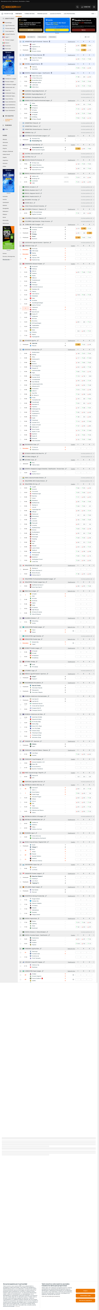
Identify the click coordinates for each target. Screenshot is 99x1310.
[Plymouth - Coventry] (57, 524)
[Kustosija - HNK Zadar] (57, 249)
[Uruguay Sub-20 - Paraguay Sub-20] (57, 709)
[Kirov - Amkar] (57, 850)
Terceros (17, 1306)
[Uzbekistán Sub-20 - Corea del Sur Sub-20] (57, 704)
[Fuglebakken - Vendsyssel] (57, 326)
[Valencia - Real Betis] (57, 68)
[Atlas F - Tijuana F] (57, 677)
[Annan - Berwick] (57, 362)
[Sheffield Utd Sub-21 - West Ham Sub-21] (57, 586)
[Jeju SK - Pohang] (57, 233)
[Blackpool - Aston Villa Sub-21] (57, 569)
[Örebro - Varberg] (57, 922)
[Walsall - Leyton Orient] (57, 547)
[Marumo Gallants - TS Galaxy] (57, 904)
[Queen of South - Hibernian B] (57, 426)
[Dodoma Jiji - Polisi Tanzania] (57, 957)
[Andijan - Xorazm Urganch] (57, 975)
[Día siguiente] (93, 37)
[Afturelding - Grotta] (57, 622)
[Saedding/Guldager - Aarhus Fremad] (57, 304)
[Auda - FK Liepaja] (57, 665)
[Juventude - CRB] (57, 182)
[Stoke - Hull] (57, 542)
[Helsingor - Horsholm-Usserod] (57, 286)
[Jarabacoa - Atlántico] (57, 823)
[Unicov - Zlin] (57, 802)
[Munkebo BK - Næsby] (57, 290)
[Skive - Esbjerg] (57, 331)
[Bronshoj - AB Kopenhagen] (57, 322)
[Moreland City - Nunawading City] (57, 139)
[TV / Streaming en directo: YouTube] (73, 631)
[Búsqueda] (77, 7)
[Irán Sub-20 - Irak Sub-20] (57, 700)
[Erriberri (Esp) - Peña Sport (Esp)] (57, 731)
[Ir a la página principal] (15, 6)
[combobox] (87, 37)
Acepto (85, 1290)
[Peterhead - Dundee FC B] (57, 421)
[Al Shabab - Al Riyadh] (57, 113)
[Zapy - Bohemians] (57, 807)
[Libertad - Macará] (57, 344)
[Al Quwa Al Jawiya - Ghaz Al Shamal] (57, 613)
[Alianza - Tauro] (57, 745)
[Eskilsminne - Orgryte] (57, 939)
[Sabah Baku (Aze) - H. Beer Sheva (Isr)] (57, 77)
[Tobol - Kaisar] (57, 631)
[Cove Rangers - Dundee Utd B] (57, 376)
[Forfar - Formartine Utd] (57, 398)
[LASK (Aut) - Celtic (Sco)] (57, 86)
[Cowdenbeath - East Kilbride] (57, 380)
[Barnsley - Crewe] (57, 497)
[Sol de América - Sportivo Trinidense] (57, 767)
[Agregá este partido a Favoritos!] (20, 45)
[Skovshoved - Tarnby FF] (57, 313)
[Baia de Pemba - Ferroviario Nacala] (57, 686)
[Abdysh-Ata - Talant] (57, 643)
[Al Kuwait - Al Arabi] (57, 652)
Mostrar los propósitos (85, 1300)
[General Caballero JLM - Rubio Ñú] (57, 763)
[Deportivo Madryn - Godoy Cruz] (57, 59)
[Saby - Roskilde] (57, 299)
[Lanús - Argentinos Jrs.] (57, 45)
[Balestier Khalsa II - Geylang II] (57, 877)
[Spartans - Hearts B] (57, 435)
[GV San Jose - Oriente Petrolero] (57, 164)
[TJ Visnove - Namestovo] (57, 448)
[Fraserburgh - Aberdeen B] (57, 403)
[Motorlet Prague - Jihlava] (57, 798)
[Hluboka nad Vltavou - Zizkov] (57, 811)
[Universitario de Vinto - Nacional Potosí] (57, 168)
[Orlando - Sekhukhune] (57, 909)
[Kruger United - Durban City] (57, 900)
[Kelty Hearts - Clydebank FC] (57, 412)
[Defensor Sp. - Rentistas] (57, 966)
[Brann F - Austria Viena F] (57, 472)
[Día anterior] (80, 37)
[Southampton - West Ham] (57, 533)
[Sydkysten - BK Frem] (57, 317)
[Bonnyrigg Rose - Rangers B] (57, 367)
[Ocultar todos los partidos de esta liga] (93, 41)
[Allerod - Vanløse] (57, 272)
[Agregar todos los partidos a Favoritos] (20, 41)
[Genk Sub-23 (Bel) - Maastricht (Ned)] (57, 718)
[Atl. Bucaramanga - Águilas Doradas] (57, 213)
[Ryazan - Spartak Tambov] (57, 855)
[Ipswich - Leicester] (57, 519)
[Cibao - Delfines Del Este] (57, 828)
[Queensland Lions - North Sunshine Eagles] (57, 148)
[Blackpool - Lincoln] (57, 506)
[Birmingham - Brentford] (57, 556)
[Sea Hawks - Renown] (57, 891)
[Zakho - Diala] (57, 604)
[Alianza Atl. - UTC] (57, 776)
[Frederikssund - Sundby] (57, 281)
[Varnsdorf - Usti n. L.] (57, 789)
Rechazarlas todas (85, 1295)
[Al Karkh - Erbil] (57, 595)
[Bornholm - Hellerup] (57, 267)
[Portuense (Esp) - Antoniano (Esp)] (57, 736)
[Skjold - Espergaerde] (57, 335)
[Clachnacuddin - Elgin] (57, 371)
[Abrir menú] (94, 7)
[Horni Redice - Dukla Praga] (57, 793)
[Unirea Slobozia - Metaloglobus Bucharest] (57, 837)
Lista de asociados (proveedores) (51, 1296)
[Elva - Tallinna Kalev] (57, 463)
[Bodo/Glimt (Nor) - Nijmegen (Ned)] (57, 81)
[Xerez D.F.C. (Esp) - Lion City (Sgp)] (57, 727)
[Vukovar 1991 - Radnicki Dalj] (57, 258)
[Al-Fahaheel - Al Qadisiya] (57, 656)
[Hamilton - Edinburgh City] (57, 408)
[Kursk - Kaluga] (57, 846)
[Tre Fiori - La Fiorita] (57, 868)
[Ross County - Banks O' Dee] (57, 430)
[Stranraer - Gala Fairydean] (57, 439)
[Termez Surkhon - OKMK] (57, 979)
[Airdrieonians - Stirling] (57, 353)
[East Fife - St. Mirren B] (57, 394)
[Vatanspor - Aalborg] (57, 308)
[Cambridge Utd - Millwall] (57, 510)
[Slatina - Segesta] (57, 254)
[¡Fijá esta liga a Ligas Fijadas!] (45, 91)
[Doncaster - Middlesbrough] (57, 492)
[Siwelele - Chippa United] (57, 913)
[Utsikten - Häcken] (57, 943)
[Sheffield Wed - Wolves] (57, 528)
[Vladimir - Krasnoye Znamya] (57, 859)
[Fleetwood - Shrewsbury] (57, 515)
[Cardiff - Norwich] (57, 488)
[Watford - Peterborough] (57, 551)
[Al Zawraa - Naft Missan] (57, 608)
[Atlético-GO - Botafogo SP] (57, 177)
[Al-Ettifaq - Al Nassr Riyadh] (57, 118)
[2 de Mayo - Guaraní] (57, 754)
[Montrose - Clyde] (57, 417)
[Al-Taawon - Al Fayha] (57, 109)
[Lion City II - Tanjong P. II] (57, 882)
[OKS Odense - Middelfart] (57, 295)
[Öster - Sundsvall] (57, 927)
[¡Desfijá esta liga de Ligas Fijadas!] (49, 41)
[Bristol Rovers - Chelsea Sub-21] (57, 574)
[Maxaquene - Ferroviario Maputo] (57, 691)
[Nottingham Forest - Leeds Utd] (57, 560)
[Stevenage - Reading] (57, 538)
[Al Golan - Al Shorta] (57, 599)
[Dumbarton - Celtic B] (57, 389)
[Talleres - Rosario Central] (57, 50)
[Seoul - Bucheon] (57, 237)
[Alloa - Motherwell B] (57, 358)
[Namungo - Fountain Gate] (57, 952)
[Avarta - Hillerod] (57, 276)
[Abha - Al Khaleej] (57, 104)
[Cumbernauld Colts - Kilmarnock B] (57, 385)
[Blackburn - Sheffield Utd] (57, 501)
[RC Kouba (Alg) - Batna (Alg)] (57, 722)
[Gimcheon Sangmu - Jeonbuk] (57, 228)
